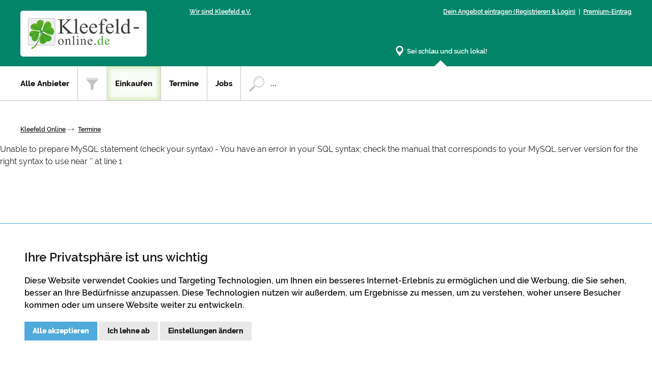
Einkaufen (133, 83)
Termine (184, 83)
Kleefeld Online (43, 129)
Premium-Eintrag (607, 11)
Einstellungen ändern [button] (205, 331)
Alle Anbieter (44, 83)
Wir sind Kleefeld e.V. (220, 11)
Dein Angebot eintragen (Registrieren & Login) (509, 11)
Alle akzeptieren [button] (61, 331)
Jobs (223, 83)
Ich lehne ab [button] (128, 331)
